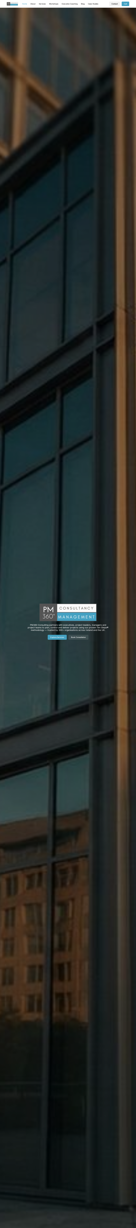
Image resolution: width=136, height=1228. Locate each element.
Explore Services (57, 637)
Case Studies (93, 4)
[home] (12, 4)
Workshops (53, 4)
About (32, 4)
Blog (83, 4)
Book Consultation (78, 637)
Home (24, 4)
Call (125, 4)
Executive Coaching (70, 4)
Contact (114, 4)
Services (42, 4)
